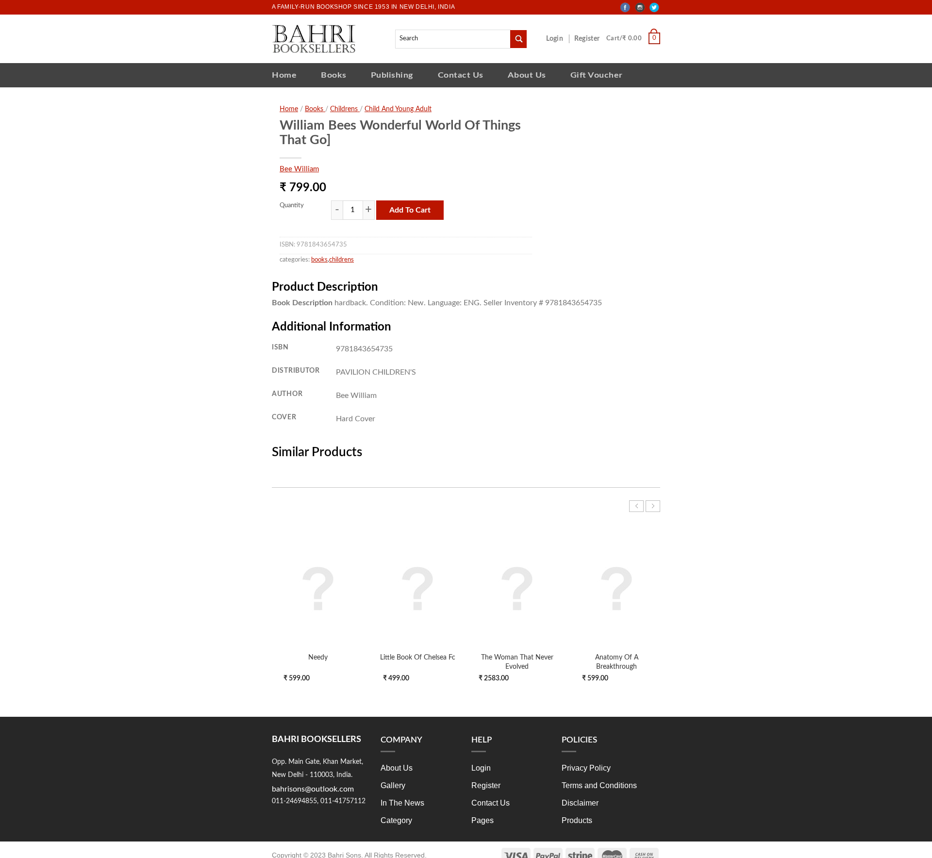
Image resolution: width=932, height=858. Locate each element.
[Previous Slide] (636, 506)
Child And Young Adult (398, 109)
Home (284, 75)
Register (588, 39)
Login (559, 39)
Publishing (392, 75)
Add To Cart (410, 210)
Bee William (299, 169)
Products (577, 820)
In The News (402, 803)
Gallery (393, 785)
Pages (482, 820)
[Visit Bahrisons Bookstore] (314, 38)
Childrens (345, 109)
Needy (318, 657)
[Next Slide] (653, 506)
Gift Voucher (596, 75)
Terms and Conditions (599, 785)
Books (334, 75)
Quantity (292, 205)
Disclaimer (580, 803)
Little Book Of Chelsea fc (417, 657)
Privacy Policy (586, 768)
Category (396, 820)
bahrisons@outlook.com (313, 789)
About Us (527, 75)
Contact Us (460, 75)
